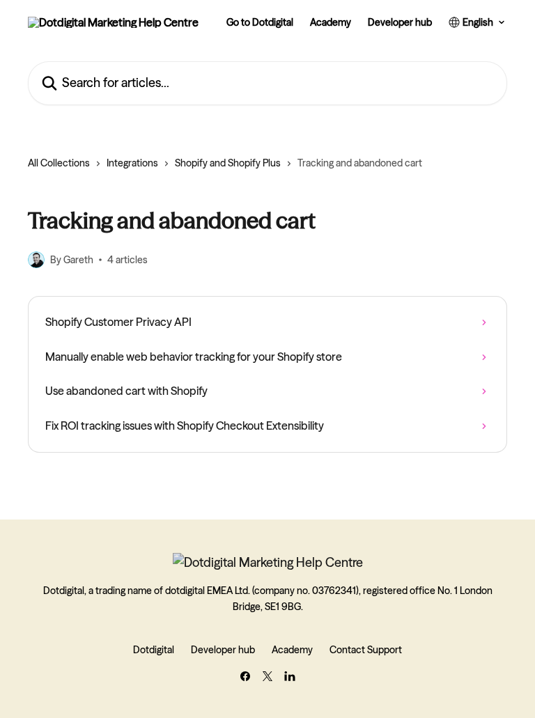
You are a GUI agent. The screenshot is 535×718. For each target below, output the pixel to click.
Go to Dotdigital (259, 22)
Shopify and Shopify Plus (228, 163)
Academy (330, 22)
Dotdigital (153, 649)
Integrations (132, 163)
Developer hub (400, 22)
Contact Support (365, 649)
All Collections (59, 163)
